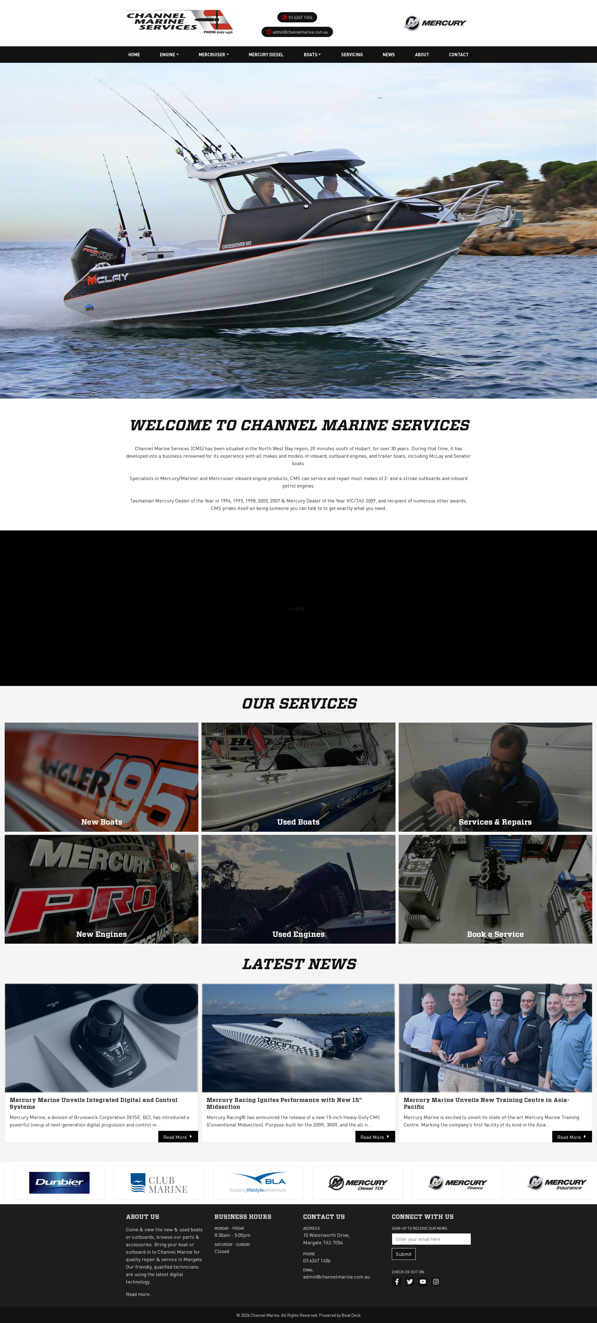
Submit (404, 1254)
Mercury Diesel (266, 54)
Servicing (352, 54)
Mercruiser (212, 54)
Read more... (139, 1294)
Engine (167, 54)
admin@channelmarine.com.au (300, 32)
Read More (175, 1137)
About (422, 54)
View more (101, 777)
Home (134, 54)
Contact (459, 54)
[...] (180, 20)
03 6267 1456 (300, 17)
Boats (310, 54)
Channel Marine (265, 1315)
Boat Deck (351, 1315)
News (389, 54)
